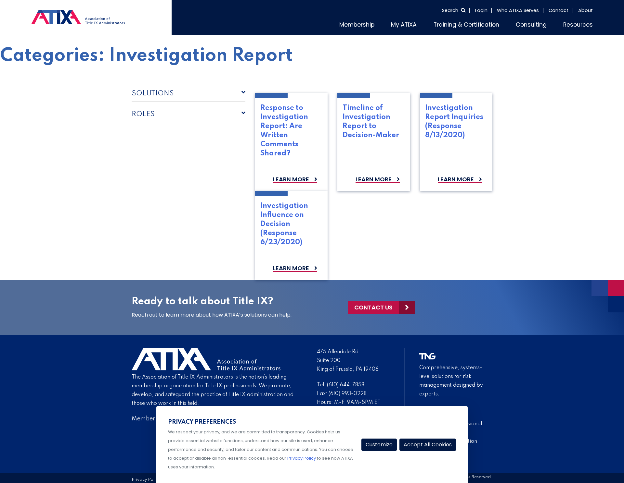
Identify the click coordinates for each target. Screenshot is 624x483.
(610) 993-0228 (348, 392)
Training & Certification (483, 23)
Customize (379, 444)
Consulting (539, 23)
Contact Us (373, 306)
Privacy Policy (146, 478)
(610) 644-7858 (345, 383)
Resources (580, 23)
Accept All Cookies (428, 444)
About (585, 10)
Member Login (152, 417)
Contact (558, 10)
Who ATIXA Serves (518, 10)
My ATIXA (428, 23)
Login (481, 10)
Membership (386, 23)
